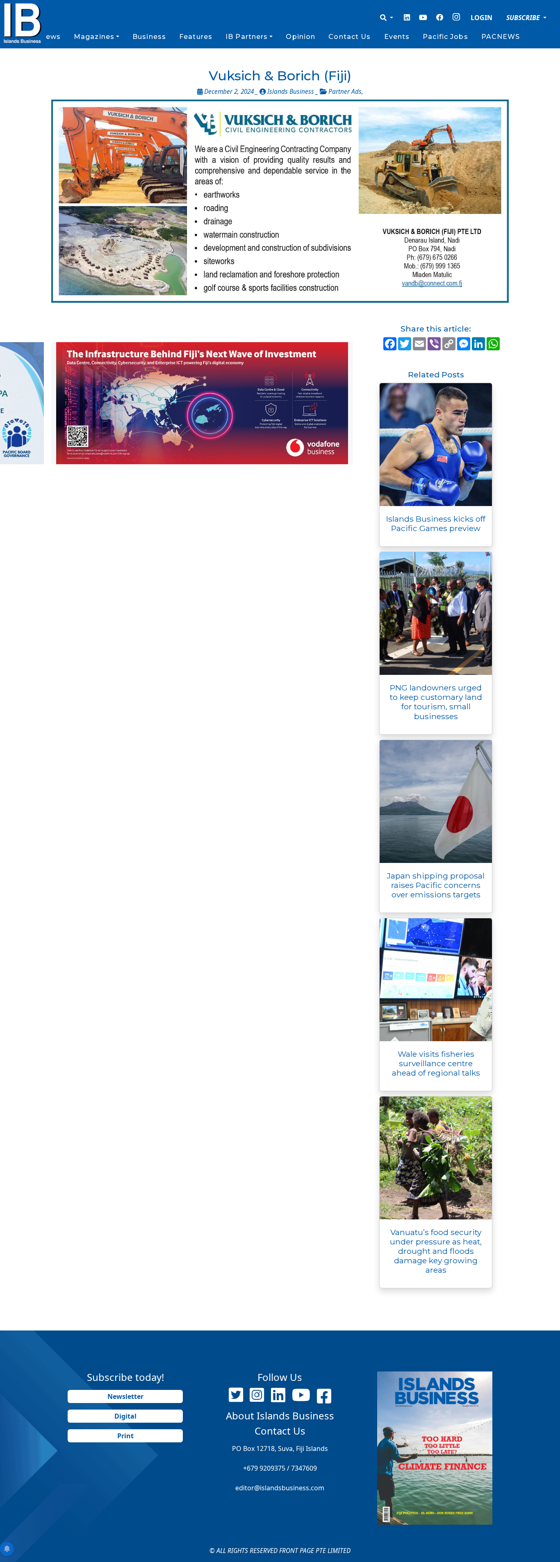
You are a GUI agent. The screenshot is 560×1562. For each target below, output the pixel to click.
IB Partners (246, 37)
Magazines (94, 37)
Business (149, 37)
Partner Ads (345, 91)
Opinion (300, 37)
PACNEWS (500, 37)
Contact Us (349, 37)
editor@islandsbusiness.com (279, 1487)
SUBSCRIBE (524, 17)
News (50, 37)
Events (397, 37)
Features (195, 37)
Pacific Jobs (445, 37)
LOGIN (481, 17)
